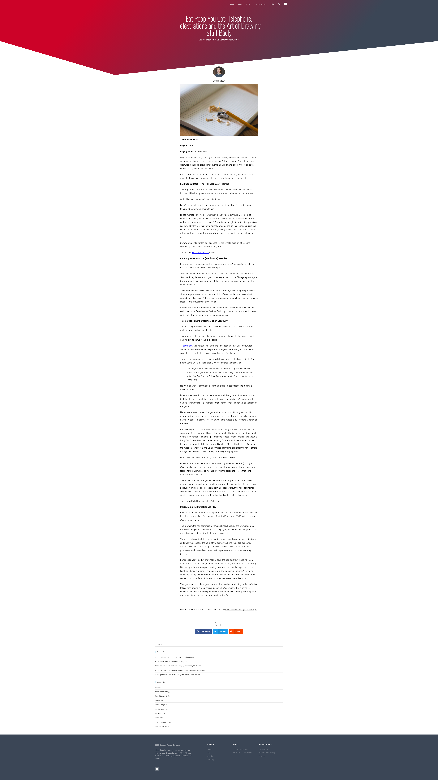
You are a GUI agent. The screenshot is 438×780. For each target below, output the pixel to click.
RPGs (157, 718)
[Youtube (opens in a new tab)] (285, 4)
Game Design (160, 705)
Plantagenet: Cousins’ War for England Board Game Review (177, 675)
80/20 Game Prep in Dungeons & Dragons (171, 661)
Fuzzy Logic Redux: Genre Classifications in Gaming (174, 657)
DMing (157, 700)
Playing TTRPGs (161, 709)
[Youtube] (157, 769)
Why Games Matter (162, 726)
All (156, 687)
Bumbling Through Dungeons (169, 4)
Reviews (158, 713)
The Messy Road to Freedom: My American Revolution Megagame (180, 670)
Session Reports (161, 722)
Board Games (160, 696)
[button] (203, 631)
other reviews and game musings (241, 609)
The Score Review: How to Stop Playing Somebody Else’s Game (178, 666)
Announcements (161, 692)
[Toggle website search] (279, 4)
